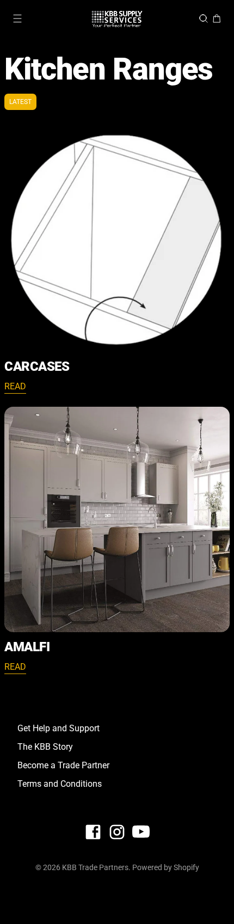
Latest (20, 102)
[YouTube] (141, 832)
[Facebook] (93, 832)
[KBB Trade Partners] (117, 19)
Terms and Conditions (59, 784)
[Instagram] (117, 832)
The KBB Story (45, 747)
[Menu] (17, 18)
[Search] (203, 18)
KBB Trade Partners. (96, 867)
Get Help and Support (58, 728)
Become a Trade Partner (63, 765)
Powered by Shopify (165, 867)
